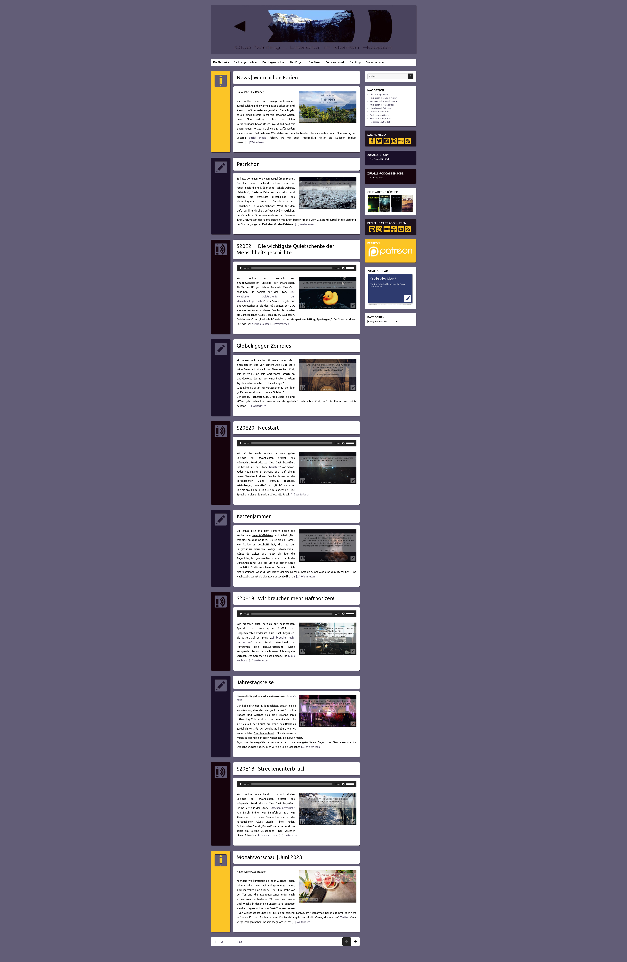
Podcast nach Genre (379, 115)
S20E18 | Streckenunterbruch (271, 769)
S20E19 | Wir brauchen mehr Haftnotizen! (285, 598)
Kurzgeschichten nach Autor (383, 98)
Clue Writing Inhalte (379, 94)
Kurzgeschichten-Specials (382, 105)
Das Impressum (374, 62)
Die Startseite (221, 62)
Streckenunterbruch (282, 807)
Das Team (315, 62)
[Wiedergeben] (240, 268)
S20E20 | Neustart (258, 428)
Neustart (274, 467)
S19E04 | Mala (376, 177)
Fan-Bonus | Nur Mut (379, 159)
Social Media (257, 137)
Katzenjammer (254, 516)
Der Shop (355, 62)
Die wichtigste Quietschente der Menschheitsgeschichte (266, 296)
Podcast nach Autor (379, 111)
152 (241, 941)
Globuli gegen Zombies (264, 346)
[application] (296, 268)
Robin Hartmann (268, 835)
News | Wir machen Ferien (267, 77)
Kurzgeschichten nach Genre (383, 101)
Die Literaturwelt (335, 62)
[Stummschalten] (343, 268)
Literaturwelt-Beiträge (380, 108)
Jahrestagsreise (255, 682)
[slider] (350, 268)
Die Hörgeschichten (273, 62)
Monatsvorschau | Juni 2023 (269, 857)
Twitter (344, 917)
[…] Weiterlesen (254, 142)
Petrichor (248, 164)
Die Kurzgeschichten (245, 62)
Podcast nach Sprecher (381, 118)
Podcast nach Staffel (380, 122)
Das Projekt (297, 62)
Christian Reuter (259, 323)
